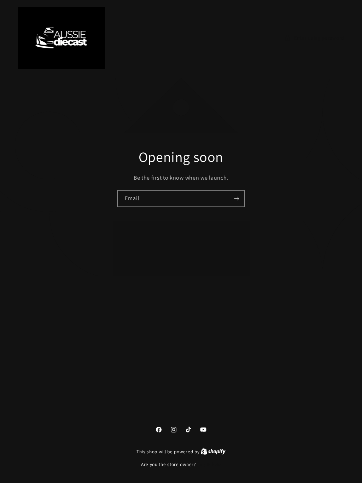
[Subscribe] (236, 198)
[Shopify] (213, 452)
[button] (314, 38)
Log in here (209, 464)
